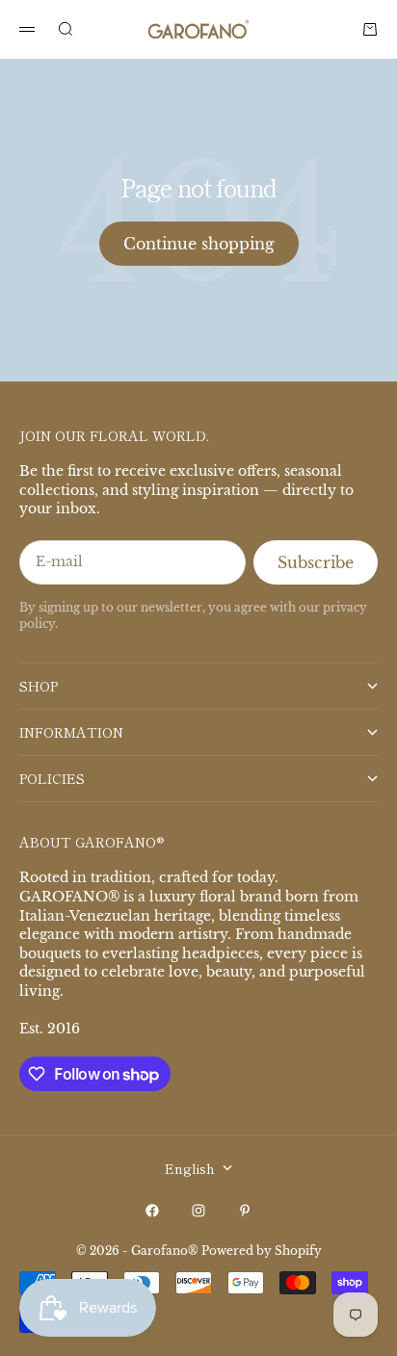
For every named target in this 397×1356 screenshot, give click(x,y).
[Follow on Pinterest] (244, 1210)
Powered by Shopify (261, 1250)
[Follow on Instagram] (198, 1210)
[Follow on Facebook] (152, 1210)
